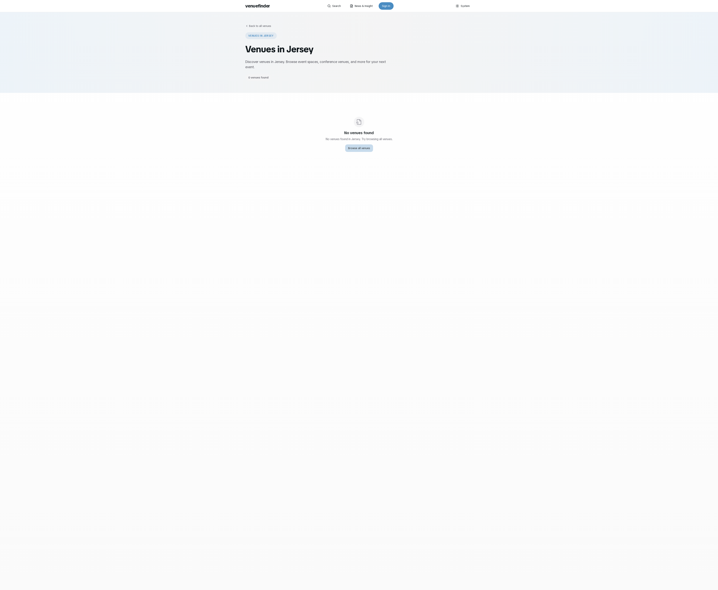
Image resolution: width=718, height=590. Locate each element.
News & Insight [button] (364, 6)
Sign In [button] (386, 6)
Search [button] (336, 6)
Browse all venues (359, 148)
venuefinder (257, 6)
